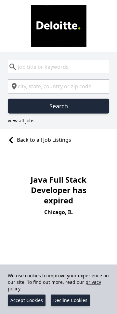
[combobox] (58, 67)
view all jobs (21, 120)
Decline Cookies (70, 300)
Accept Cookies (26, 300)
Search (58, 106)
